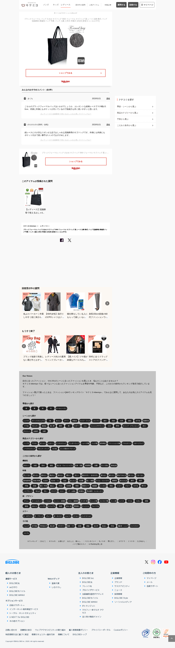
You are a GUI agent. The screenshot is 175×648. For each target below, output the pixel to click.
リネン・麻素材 (73, 501)
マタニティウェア (43, 448)
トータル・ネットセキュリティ (22, 613)
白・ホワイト (27, 516)
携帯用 (114, 480)
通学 (60, 426)
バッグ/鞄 (94, 443)
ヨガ (109, 426)
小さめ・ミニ (55, 480)
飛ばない (52, 475)
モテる (135, 486)
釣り (144, 426)
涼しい (77, 475)
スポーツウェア (138, 443)
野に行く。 (112, 541)
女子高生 (35, 526)
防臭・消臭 (79, 465)
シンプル (43, 506)
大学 (121, 420)
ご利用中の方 (149, 573)
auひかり (13, 587)
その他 (54, 448)
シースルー (48, 501)
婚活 (129, 420)
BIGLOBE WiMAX (17, 595)
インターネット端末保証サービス (23, 609)
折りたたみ (123, 480)
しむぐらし (56, 587)
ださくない (140, 475)
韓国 (76, 486)
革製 (146, 501)
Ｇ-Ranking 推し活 (95, 544)
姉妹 (87, 526)
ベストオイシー (90, 541)
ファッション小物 (114, 443)
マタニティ (35, 426)
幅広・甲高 (43, 486)
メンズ (46, 5)
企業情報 (114, 573)
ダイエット (27, 431)
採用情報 (118, 594)
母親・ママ (71, 526)
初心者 (52, 526)
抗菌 (95, 465)
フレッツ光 (87, 586)
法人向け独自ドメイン (91, 616)
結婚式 (36, 431)
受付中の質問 (80, 5)
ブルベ (127, 486)
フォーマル (95, 506)
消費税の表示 (26, 629)
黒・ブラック (38, 516)
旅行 (105, 420)
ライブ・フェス (85, 420)
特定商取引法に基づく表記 (16, 634)
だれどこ (43, 541)
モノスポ (102, 541)
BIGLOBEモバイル (17, 591)
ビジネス (26, 420)
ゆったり (73, 480)
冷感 (35, 465)
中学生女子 (43, 526)
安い (45, 491)
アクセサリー (126, 443)
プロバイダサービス (90, 590)
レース (121, 501)
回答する (133, 5)
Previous (24, 303)
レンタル (103, 486)
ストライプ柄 (103, 501)
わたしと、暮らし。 (74, 541)
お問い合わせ (11, 629)
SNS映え (81, 491)
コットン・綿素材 (60, 501)
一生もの (37, 491)
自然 (60, 506)
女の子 (96, 526)
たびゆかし (141, 541)
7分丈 (60, 486)
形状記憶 (114, 465)
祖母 (79, 526)
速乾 (51, 465)
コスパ (62, 491)
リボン (138, 501)
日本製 (68, 486)
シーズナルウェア (29, 448)
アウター (35, 443)
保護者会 (146, 420)
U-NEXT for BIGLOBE (19, 617)
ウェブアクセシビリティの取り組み (50, 629)
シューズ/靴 (85, 443)
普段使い (77, 506)
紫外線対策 (27, 480)
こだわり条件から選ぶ (126, 125)
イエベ (119, 486)
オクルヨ (52, 541)
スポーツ (77, 426)
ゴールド (76, 516)
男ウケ (144, 486)
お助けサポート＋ (17, 605)
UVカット (26, 465)
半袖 (26, 486)
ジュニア (26, 526)
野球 (117, 426)
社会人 (104, 526)
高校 (113, 420)
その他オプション (17, 621)
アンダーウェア (74, 443)
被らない (112, 475)
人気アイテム (94, 5)
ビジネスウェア (61, 443)
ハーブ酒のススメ (79, 544)
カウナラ (122, 541)
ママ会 (26, 426)
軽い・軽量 (90, 480)
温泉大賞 (55, 583)
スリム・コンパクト (102, 480)
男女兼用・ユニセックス (94, 491)
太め (64, 480)
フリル (130, 501)
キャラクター (134, 526)
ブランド (118, 582)
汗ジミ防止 (105, 465)
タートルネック (36, 501)
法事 (44, 431)
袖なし (52, 486)
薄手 (140, 480)
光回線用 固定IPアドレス (92, 594)
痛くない (131, 475)
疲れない (61, 475)
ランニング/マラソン (97, 426)
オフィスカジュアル (38, 420)
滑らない (36, 475)
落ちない (104, 475)
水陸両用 (88, 465)
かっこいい (86, 506)
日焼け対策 (36, 480)
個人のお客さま (13, 573)
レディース (65, 5)
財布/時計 (103, 443)
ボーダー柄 (84, 501)
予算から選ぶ (123, 119)
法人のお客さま (86, 573)
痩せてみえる (121, 475)
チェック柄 (93, 501)
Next (107, 303)
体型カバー (86, 486)
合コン (58, 420)
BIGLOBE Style (121, 598)
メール (149, 582)
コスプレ (26, 533)
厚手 (132, 480)
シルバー (68, 516)
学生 (112, 526)
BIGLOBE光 (14, 583)
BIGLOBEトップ (80, 634)
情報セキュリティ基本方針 (43, 634)
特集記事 (108, 5)
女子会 (138, 420)
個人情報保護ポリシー (78, 629)
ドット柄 (114, 501)
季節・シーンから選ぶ (126, 106)
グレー (48, 516)
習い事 (52, 426)
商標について (63, 634)
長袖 (34, 486)
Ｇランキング (32, 541)
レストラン (96, 420)
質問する (121, 5)
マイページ (148, 5)
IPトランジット (88, 605)
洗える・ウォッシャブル (64, 465)
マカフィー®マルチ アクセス (93, 611)
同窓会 (74, 420)
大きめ (45, 480)
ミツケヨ (131, 541)
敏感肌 (94, 486)
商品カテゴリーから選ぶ (127, 113)
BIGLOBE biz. (88, 578)
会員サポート (152, 586)
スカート (51, 443)
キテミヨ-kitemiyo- (30, 226)
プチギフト (61, 526)
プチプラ (54, 491)
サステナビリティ (122, 586)
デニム (26, 501)
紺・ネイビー (58, 516)
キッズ (56, 5)
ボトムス (43, 443)
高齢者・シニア (123, 526)
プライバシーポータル (100, 629)
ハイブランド (27, 491)
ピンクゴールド (86, 516)
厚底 (111, 486)
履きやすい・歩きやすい (90, 475)
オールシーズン (61, 408)
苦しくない (27, 475)
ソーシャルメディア (123, 601)
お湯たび (61, 541)
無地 (26, 506)
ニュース (118, 590)
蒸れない (44, 475)
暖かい (68, 475)
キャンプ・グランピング (131, 426)
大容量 (81, 480)
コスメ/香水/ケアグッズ (67, 448)
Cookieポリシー (121, 629)
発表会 (44, 426)
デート (66, 420)
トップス (26, 443)
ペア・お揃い (71, 491)
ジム (85, 426)
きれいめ (69, 506)
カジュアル (51, 506)
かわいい (35, 506)
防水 (43, 465)
